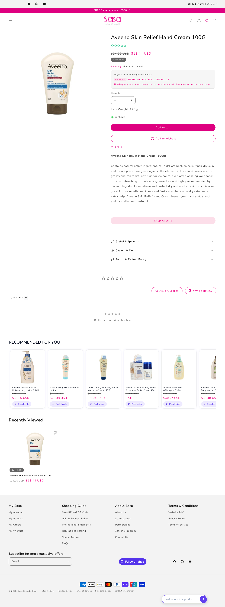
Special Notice (70, 537)
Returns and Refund (74, 531)
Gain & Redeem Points (75, 518)
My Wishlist (16, 531)
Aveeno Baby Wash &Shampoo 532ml (173, 389)
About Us (121, 512)
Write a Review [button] (203, 291)
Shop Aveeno (163, 220)
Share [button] (118, 146)
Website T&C (176, 512)
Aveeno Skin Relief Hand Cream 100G (31, 475)
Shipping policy (103, 591)
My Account (16, 512)
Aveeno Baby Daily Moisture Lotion (64, 389)
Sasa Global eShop (27, 591)
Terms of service (83, 591)
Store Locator (123, 518)
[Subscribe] (68, 561)
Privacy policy (65, 591)
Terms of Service (178, 524)
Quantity (115, 93)
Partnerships (122, 524)
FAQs (65, 543)
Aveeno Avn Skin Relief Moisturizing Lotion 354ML (26, 389)
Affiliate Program (125, 531)
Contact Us (121, 537)
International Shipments (76, 524)
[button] (10, 20)
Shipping (116, 66)
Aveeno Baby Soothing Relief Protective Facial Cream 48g (141, 389)
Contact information (124, 591)
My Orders (15, 524)
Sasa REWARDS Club (75, 512)
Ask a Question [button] (169, 291)
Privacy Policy (176, 518)
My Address (16, 518)
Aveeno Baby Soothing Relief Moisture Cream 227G (103, 389)
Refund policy (47, 591)
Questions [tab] (17, 297)
